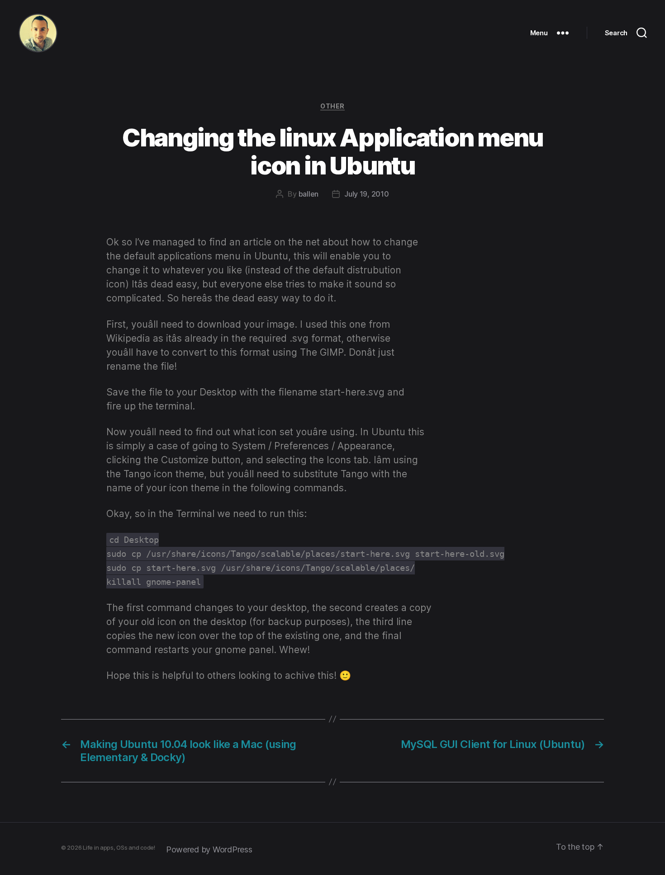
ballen (308, 193)
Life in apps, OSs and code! (119, 847)
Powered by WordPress (209, 849)
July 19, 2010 (366, 193)
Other (332, 106)
